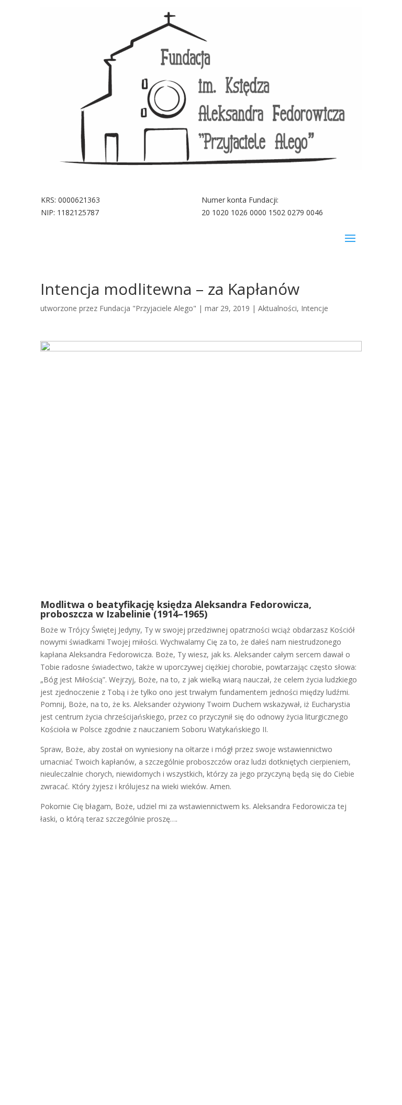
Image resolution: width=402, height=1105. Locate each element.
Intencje (314, 308)
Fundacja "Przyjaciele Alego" (147, 308)
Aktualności (277, 308)
